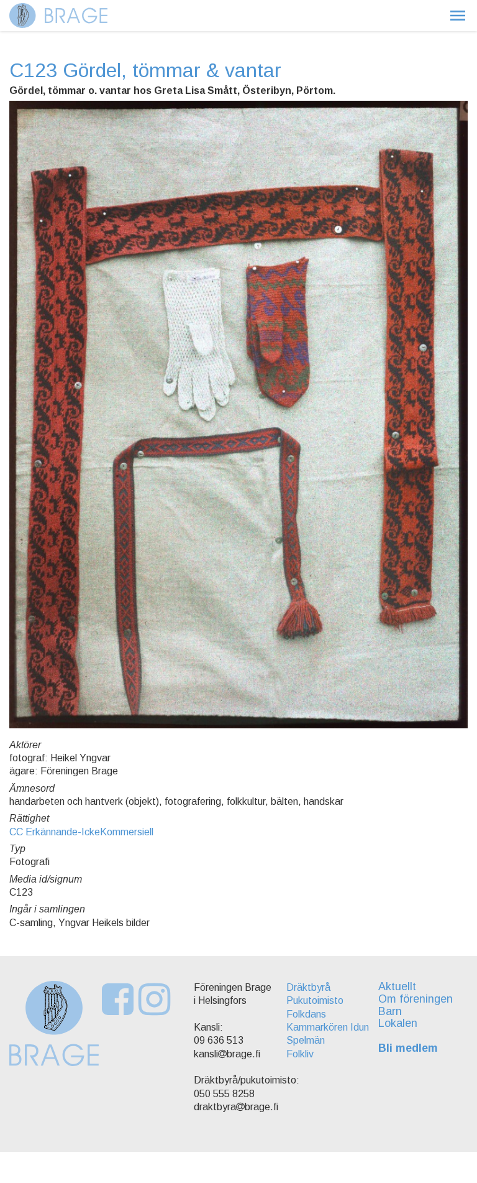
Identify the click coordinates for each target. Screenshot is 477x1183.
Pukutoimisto (314, 1000)
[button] (458, 16)
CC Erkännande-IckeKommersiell (81, 832)
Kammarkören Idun (327, 1027)
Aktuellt (397, 986)
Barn (390, 1011)
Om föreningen (415, 999)
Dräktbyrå (308, 987)
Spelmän (305, 1040)
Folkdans (306, 1014)
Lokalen (397, 1023)
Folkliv (300, 1054)
